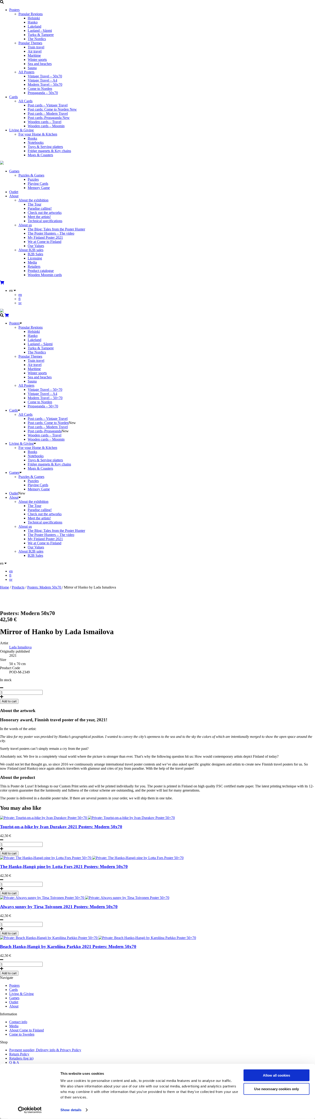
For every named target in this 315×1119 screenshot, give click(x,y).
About (13, 196)
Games (14, 171)
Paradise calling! (40, 208)
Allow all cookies (276, 1075)
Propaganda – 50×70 (43, 406)
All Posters (26, 72)
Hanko (33, 22)
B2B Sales (35, 254)
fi (19, 299)
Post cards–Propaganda (49, 118)
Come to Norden (40, 89)
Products (18, 587)
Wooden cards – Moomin (46, 126)
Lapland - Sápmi (40, 30)
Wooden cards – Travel (44, 122)
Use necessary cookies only (276, 1089)
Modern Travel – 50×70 (45, 398)
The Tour (34, 204)
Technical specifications (45, 221)
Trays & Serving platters (45, 147)
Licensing (35, 258)
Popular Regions (30, 14)
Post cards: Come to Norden (52, 109)
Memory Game (39, 188)
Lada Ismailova (20, 647)
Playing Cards (38, 184)
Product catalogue (41, 271)
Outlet (13, 192)
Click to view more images (19, 603)
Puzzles (33, 179)
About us (25, 225)
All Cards (25, 101)
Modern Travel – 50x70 (45, 84)
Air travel (35, 51)
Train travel (36, 47)
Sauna (32, 68)
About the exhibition (33, 200)
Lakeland (34, 26)
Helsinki (34, 18)
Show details (70, 1110)
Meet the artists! (39, 217)
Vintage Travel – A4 (42, 80)
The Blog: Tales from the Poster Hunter (56, 229)
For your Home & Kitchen (37, 134)
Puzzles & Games (31, 175)
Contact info (18, 1022)
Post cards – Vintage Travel (48, 105)
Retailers (34, 266)
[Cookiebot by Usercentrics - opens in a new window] (30, 1110)
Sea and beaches (40, 64)
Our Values (36, 246)
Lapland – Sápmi (40, 344)
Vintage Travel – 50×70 (45, 390)
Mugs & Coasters (40, 155)
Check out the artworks (45, 213)
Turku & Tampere (41, 35)
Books (32, 138)
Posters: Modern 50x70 (44, 587)
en (20, 295)
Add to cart (9, 853)
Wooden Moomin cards (45, 275)
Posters (14, 10)
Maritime (34, 55)
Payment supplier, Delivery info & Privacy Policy (45, 1050)
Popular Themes (30, 43)
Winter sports (37, 60)
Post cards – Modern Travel (48, 113)
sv (20, 303)
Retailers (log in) (21, 1058)
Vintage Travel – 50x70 (45, 76)
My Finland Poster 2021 (45, 237)
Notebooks (36, 142)
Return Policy (19, 1054)
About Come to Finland (26, 1030)
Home (4, 587)
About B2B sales (30, 250)
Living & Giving (21, 130)
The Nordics (37, 39)
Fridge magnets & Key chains (49, 151)
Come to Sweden (21, 1034)
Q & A (14, 1062)
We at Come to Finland (44, 242)
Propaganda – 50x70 (43, 93)
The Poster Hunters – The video (51, 233)
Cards (13, 97)
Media (32, 262)
